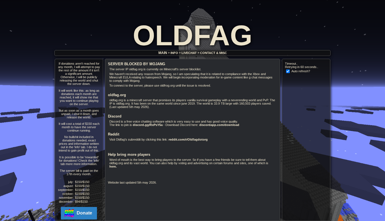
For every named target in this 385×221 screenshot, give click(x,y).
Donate (84, 213)
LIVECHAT (189, 53)
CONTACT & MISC (213, 53)
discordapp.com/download (219, 125)
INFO (174, 53)
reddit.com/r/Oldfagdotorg (188, 139)
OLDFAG (192, 35)
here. (113, 166)
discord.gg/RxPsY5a (148, 125)
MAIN (162, 53)
